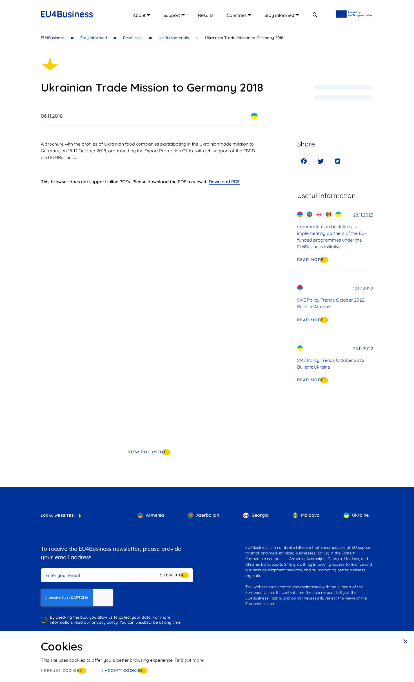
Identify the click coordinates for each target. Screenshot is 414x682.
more (198, 660)
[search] (315, 15)
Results (205, 15)
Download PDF (224, 181)
